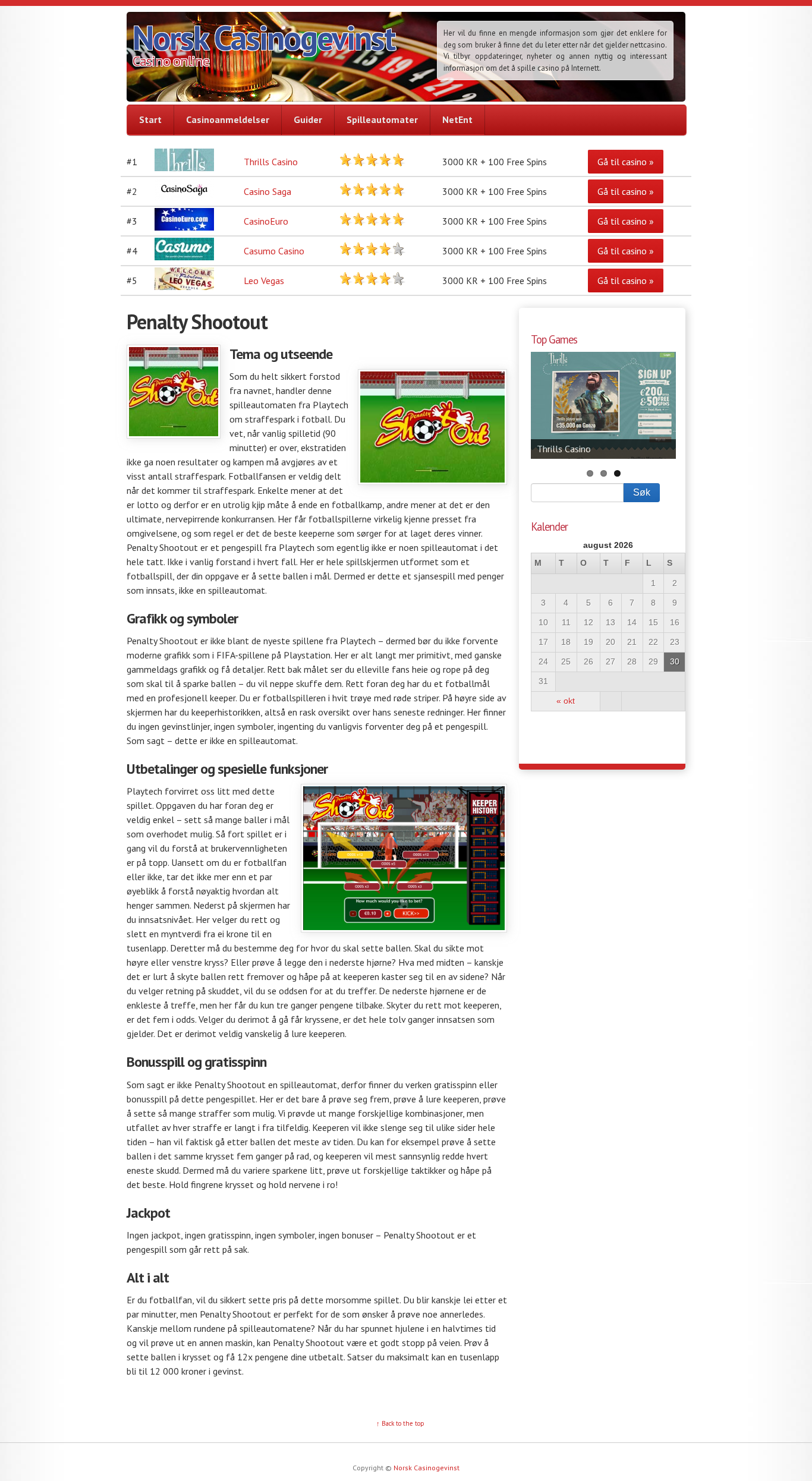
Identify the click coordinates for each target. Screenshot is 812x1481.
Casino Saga (267, 191)
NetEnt (457, 119)
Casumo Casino (274, 251)
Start (150, 119)
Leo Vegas (264, 280)
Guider (308, 119)
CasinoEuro (266, 221)
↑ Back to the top (400, 1423)
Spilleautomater (382, 119)
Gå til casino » (625, 162)
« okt (565, 701)
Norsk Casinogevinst (264, 37)
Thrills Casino (271, 162)
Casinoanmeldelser (227, 119)
